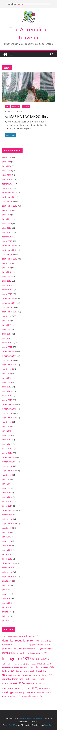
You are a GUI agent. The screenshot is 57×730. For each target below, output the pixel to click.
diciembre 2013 (9, 510)
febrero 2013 (8, 554)
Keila (20, 111)
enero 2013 (7, 559)
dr (36, 640)
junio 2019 (6, 219)
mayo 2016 (7, 382)
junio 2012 (6, 589)
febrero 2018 (8, 289)
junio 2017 (6, 325)
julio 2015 (6, 426)
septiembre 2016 (9, 364)
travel (31, 688)
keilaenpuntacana (44, 667)
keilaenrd (10, 671)
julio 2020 (6, 161)
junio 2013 (6, 536)
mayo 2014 (7, 488)
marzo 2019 (7, 232)
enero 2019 (7, 241)
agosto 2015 (7, 422)
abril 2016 (6, 386)
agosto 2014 (7, 475)
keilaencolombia (20, 664)
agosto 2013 (7, 528)
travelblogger (10, 692)
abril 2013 (6, 545)
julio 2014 (6, 479)
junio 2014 (6, 484)
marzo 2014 (7, 497)
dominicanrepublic (17, 640)
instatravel (41, 659)
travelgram (24, 692)
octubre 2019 (8, 201)
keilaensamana (25, 671)
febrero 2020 (8, 183)
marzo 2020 (7, 179)
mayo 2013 (7, 541)
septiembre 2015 (9, 417)
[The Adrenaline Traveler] (5, 54)
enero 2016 (7, 400)
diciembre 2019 (9, 192)
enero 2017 (7, 347)
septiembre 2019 (9, 206)
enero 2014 (7, 506)
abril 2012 (6, 598)
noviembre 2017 (9, 303)
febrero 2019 (8, 236)
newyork (21, 675)
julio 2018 (6, 267)
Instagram (15, 106)
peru (35, 675)
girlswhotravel (31, 648)
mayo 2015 (7, 435)
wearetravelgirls (11, 696)
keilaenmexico (9, 667)
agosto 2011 (7, 611)
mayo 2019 (7, 223)
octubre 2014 (8, 466)
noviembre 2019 (9, 197)
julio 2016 (6, 373)
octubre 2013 (8, 519)
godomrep (46, 648)
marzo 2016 (7, 391)
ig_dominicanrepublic (35, 653)
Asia (7, 106)
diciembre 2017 (9, 298)
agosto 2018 (7, 263)
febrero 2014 (8, 501)
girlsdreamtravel (42, 644)
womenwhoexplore (31, 696)
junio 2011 (6, 620)
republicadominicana (15, 678)
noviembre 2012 (9, 567)
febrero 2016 (8, 395)
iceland (19, 653)
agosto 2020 (7, 157)
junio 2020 (6, 166)
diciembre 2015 (9, 404)
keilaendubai (33, 664)
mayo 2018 (7, 276)
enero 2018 (7, 294)
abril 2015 (6, 439)
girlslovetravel (12, 648)
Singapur (26, 106)
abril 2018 (6, 281)
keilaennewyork (25, 667)
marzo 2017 (7, 338)
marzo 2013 (7, 550)
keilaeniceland (45, 664)
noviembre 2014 (9, 461)
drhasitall (46, 641)
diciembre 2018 (9, 245)
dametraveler (30, 635)
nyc (28, 675)
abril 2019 (6, 228)
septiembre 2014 (9, 470)
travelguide (36, 692)
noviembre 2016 (9, 356)
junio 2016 (6, 378)
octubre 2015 (8, 413)
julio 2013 (6, 532)
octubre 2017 (8, 307)
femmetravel (9, 644)
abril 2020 (6, 175)
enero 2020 (7, 188)
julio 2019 (6, 214)
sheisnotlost (13, 683)
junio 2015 (6, 431)
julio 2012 (6, 585)
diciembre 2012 (9, 563)
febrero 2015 (8, 448)
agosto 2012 (7, 581)
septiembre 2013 (9, 523)
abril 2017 (6, 334)
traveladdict (44, 688)
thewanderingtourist (13, 688)
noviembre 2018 (9, 250)
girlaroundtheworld (24, 645)
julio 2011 (6, 616)
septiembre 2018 (9, 259)
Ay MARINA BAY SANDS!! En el (27, 116)
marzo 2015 (7, 444)
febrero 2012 (8, 607)
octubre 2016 (8, 360)
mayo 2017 (7, 329)
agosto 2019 (7, 210)
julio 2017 (6, 320)
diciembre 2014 (9, 457)
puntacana (45, 675)
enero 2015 (7, 453)
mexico (12, 675)
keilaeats (7, 664)
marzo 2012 (7, 603)
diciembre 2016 (9, 351)
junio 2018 (6, 272)
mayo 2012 (7, 594)
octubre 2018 (8, 254)
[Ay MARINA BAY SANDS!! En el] (28, 87)
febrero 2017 (8, 342)
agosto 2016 (7, 369)
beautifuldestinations (11, 636)
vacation (47, 692)
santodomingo (36, 679)
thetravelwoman (38, 684)
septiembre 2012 (9, 576)
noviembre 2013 (9, 514)
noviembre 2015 (9, 409)
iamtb (8, 652)
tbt (27, 683)
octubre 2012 (8, 572)
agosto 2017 (7, 316)
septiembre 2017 (9, 311)
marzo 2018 (7, 285)
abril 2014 (6, 492)
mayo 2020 (7, 170)
